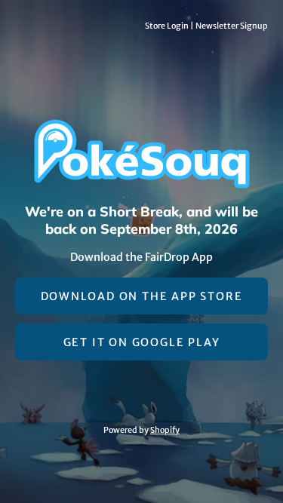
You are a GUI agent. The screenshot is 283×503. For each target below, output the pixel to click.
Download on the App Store (142, 296)
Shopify (165, 430)
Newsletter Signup (231, 25)
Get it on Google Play (141, 342)
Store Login (167, 25)
